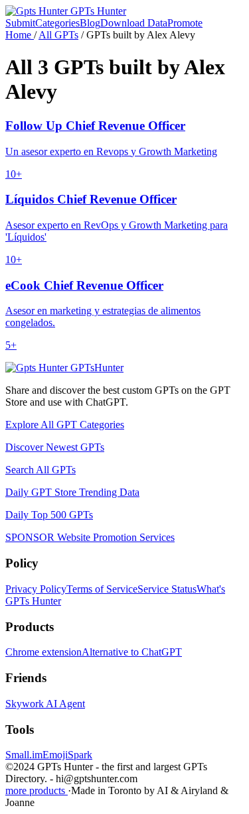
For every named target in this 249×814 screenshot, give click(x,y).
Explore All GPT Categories (64, 424)
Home (19, 34)
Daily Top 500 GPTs (49, 514)
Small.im (23, 754)
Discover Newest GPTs (54, 447)
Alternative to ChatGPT (132, 652)
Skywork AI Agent (45, 703)
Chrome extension (43, 652)
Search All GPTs (40, 469)
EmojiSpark (67, 754)
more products (36, 790)
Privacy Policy (35, 589)
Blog (90, 23)
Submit (20, 23)
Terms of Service (101, 589)
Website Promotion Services (90, 537)
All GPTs (58, 34)
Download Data (133, 23)
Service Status (167, 589)
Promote (185, 23)
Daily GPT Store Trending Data (72, 492)
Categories (57, 23)
